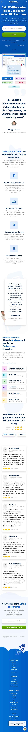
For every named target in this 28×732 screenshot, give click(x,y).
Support (14, 714)
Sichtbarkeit (7, 78)
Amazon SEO (14, 683)
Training (14, 695)
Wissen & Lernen (14, 690)
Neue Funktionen (14, 718)
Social (14, 86)
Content (20, 82)
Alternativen (14, 707)
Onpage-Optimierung (7, 82)
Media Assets (14, 709)
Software (14, 676)
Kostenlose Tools (14, 702)
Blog (14, 700)
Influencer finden (14, 686)
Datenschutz (14, 669)
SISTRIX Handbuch (14, 716)
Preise (14, 679)
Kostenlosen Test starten (14, 627)
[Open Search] (26, 2)
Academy (14, 698)
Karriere (14, 665)
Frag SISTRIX (14, 693)
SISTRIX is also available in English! (16, 723)
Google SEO (14, 681)
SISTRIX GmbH (14, 660)
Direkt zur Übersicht (8, 363)
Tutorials (14, 704)
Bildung (14, 667)
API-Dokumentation (14, 721)
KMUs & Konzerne (9, 434)
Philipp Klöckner (14, 130)
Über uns (14, 662)
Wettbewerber (20, 78)
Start (14, 34)
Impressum (14, 672)
